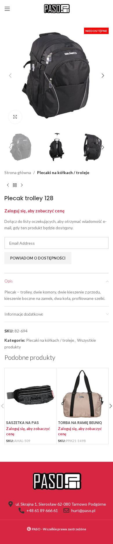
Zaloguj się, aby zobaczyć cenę (34, 210)
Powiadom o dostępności (37, 258)
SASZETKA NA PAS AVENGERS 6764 (22, 425)
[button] (10, 75)
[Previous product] (7, 185)
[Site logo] (56, 8)
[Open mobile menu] (7, 9)
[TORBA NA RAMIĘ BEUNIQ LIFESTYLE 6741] (82, 394)
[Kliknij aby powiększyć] (15, 117)
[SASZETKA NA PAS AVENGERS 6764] (30, 394)
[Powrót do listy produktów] (14, 185)
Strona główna (17, 172)
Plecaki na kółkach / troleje (63, 172)
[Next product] (21, 185)
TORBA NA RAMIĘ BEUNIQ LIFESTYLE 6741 (80, 425)
